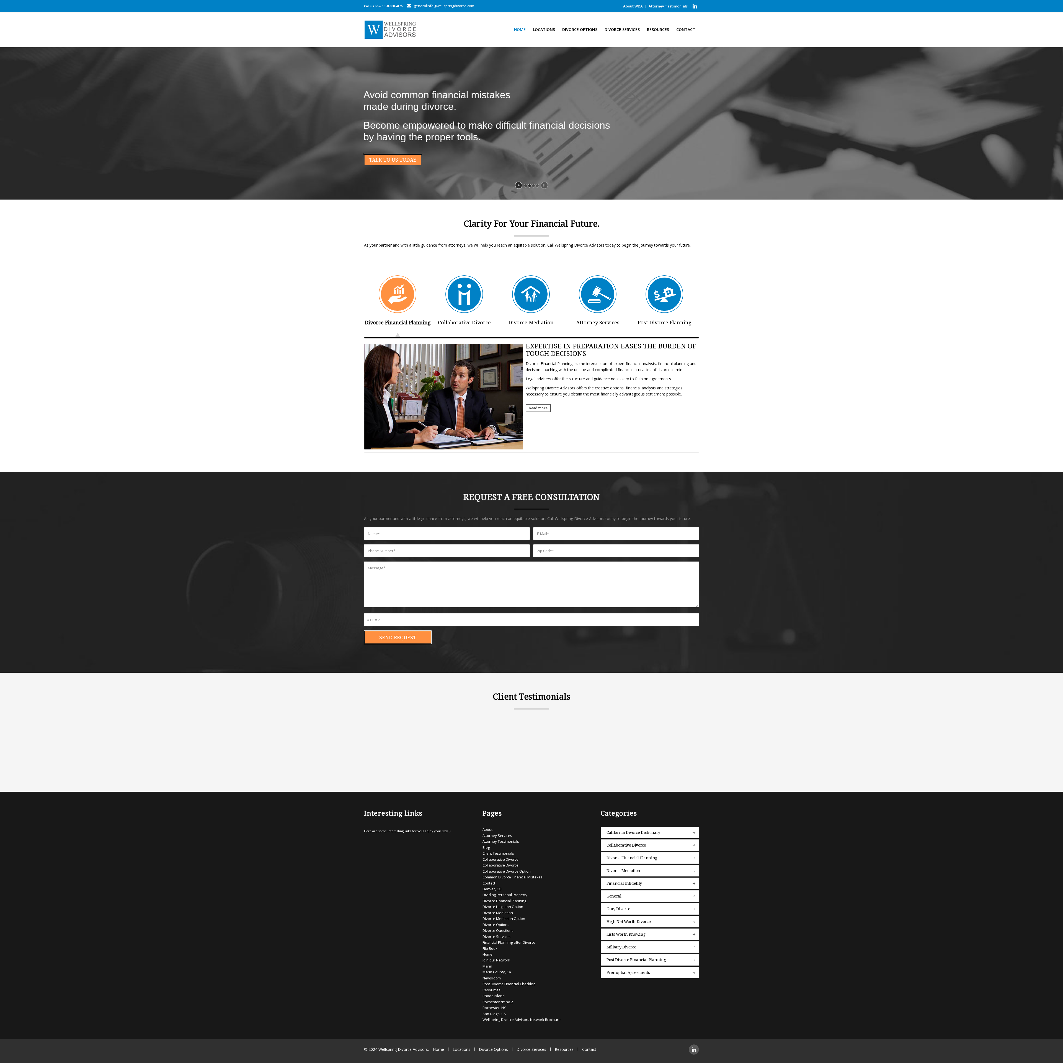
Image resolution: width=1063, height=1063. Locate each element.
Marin (487, 963)
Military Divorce (621, 944)
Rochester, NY (494, 1004)
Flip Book (490, 945)
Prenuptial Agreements (628, 970)
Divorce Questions (498, 927)
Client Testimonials (498, 850)
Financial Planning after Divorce (509, 939)
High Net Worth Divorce (629, 919)
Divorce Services (496, 933)
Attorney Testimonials (668, 6)
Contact (489, 880)
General (614, 893)
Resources (491, 986)
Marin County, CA (497, 969)
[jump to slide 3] (533, 186)
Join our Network (496, 957)
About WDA (633, 6)
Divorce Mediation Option (504, 915)
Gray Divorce (618, 906)
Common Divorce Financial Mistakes (513, 874)
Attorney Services (497, 832)
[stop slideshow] (544, 185)
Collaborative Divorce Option (507, 868)
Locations (461, 1046)
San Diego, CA (494, 1010)
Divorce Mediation (498, 909)
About (487, 826)
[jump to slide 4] (537, 186)
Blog (486, 844)
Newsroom (492, 975)
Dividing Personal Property (505, 891)
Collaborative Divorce (500, 856)
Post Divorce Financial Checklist (509, 981)
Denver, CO (492, 886)
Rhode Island (494, 992)
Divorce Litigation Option (503, 903)
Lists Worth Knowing (626, 931)
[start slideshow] (518, 185)
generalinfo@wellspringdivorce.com (444, 5)
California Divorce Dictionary (633, 829)
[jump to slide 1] (526, 186)
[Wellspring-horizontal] (391, 29)
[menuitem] (633, 6)
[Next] (686, 723)
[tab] (397, 306)
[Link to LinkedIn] (695, 6)
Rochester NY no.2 (498, 998)
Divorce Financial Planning (504, 898)
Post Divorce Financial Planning (636, 957)
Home (487, 951)
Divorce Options (496, 921)
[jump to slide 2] (530, 186)
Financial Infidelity (624, 880)
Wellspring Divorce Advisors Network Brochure (522, 1016)
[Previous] (376, 723)
